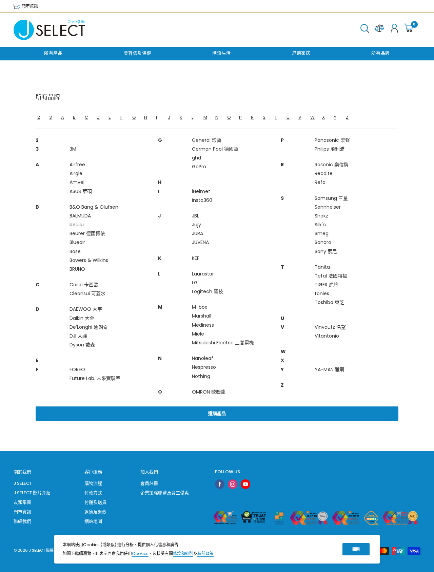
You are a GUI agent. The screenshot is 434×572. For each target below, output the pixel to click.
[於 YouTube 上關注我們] (245, 484)
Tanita (322, 267)
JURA (197, 233)
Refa (320, 182)
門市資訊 (29, 6)
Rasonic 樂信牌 (332, 164)
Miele (198, 333)
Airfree (77, 164)
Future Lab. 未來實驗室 (95, 378)
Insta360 (202, 200)
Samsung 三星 (331, 198)
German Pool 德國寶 (215, 149)
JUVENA (200, 242)
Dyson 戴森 (82, 344)
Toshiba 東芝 (329, 302)
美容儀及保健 (138, 53)
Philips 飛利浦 (329, 149)
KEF (195, 258)
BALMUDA (80, 215)
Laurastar (203, 273)
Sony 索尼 (326, 251)
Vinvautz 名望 (330, 327)
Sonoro (323, 242)
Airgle (76, 173)
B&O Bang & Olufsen (94, 207)
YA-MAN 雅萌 (329, 369)
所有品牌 (380, 53)
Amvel (77, 182)
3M (73, 149)
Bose (75, 251)
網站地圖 (93, 521)
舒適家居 (301, 53)
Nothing (201, 376)
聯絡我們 (22, 521)
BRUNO (77, 269)
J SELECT (23, 483)
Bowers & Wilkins (89, 260)
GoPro (199, 166)
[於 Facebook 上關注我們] (219, 484)
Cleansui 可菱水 (87, 293)
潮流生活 (221, 53)
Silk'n (320, 224)
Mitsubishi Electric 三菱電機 (223, 342)
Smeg (322, 233)
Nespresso (204, 367)
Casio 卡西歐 (84, 284)
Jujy (196, 224)
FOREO (77, 369)
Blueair (77, 242)
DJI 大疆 (78, 335)
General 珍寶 (206, 140)
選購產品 (217, 413)
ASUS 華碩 (81, 191)
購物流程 (93, 483)
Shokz (321, 215)
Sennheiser (328, 207)
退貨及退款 (95, 512)
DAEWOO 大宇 (86, 309)
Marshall (201, 315)
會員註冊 (149, 483)
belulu (77, 224)
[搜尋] (365, 29)
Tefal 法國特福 (331, 275)
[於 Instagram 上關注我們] (232, 484)
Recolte (324, 173)
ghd (196, 157)
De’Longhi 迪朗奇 (89, 327)
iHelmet (201, 191)
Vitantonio (327, 335)
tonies (322, 293)
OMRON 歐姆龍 (208, 391)
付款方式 (93, 493)
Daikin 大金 (82, 318)
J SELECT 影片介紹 (32, 493)
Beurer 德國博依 (87, 233)
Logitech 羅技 (207, 291)
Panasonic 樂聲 (332, 140)
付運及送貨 (95, 502)
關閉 (356, 549)
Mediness (203, 325)
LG (195, 282)
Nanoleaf (202, 358)
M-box (199, 307)
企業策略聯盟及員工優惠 (164, 493)
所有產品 (53, 53)
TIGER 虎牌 (326, 284)
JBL (195, 215)
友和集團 (22, 502)
